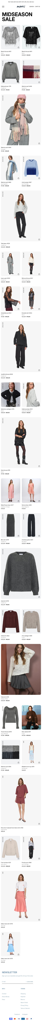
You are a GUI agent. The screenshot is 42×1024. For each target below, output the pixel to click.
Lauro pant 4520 (5, 279)
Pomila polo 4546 (26, 863)
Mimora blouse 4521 (27, 279)
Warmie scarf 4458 (27, 87)
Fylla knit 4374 (5, 697)
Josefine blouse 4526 (7, 375)
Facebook (17, 1014)
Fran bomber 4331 (6, 863)
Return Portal (24, 1002)
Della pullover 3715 (6, 87)
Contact (4, 993)
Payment (23, 996)
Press (3, 999)
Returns (23, 999)
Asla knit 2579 (5, 601)
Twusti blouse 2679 (6, 732)
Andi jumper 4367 (27, 183)
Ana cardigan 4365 (27, 636)
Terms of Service (25, 1008)
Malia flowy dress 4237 (7, 505)
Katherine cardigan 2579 (7, 409)
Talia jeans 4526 (5, 244)
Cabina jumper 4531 (27, 409)
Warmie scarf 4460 (6, 183)
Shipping (23, 993)
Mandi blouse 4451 (6, 52)
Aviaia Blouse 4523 (6, 313)
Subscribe (30, 981)
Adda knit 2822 (5, 636)
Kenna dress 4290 (27, 505)
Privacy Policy (24, 1005)
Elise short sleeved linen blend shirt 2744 (12, 828)
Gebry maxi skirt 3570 (7, 924)
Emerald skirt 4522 (27, 313)
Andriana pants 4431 (27, 540)
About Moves (5, 996)
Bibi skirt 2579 (5, 540)
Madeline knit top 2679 (28, 767)
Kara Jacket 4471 (26, 732)
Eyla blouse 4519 (5, 471)
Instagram (25, 1014)
